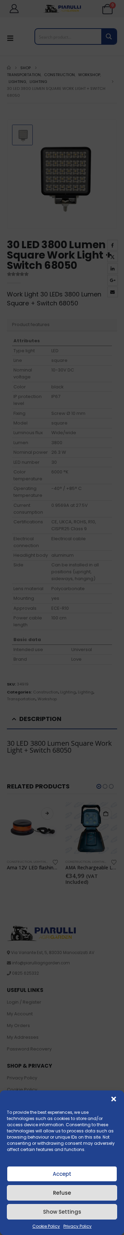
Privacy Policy (77, 1226)
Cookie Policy (46, 1226)
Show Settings (62, 1211)
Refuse (62, 1192)
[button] (113, 1099)
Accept (62, 1174)
